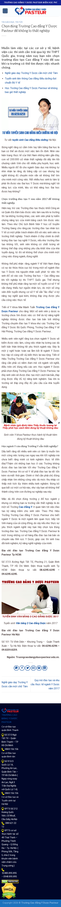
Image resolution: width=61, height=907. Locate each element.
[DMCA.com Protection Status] (10, 881)
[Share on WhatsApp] (16, 668)
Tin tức (19, 22)
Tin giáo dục (8, 22)
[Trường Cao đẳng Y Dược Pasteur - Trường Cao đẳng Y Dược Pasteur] (30, 11)
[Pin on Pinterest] (39, 668)
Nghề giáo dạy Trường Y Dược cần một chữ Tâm (31, 73)
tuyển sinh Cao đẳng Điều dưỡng (30, 139)
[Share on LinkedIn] (44, 668)
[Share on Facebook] (22, 668)
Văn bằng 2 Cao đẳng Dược (31, 623)
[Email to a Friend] (33, 668)
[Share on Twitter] (27, 668)
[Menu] (5, 11)
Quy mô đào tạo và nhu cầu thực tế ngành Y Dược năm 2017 (45, 684)
